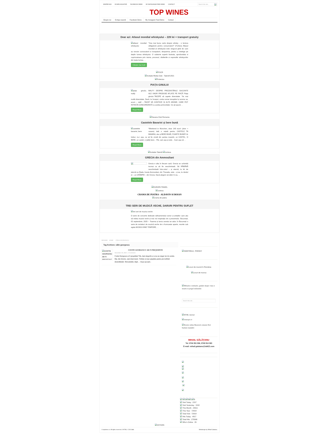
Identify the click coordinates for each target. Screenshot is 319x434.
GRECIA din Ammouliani (159, 157)
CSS (129, 429)
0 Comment (131, 253)
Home (111, 240)
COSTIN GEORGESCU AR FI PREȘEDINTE (145, 250)
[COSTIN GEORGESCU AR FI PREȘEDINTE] (107, 254)
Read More (137, 110)
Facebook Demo (136, 4)
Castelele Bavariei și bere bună (159, 122)
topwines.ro (120, 12)
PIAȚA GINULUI (159, 84)
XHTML (124, 429)
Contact (171, 4)
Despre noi (107, 4)
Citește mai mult (139, 65)
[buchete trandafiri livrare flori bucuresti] (199, 328)
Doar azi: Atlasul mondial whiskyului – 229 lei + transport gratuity (159, 37)
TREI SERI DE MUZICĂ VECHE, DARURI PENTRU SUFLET (159, 205)
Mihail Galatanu (212, 429)
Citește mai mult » (145, 262)
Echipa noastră (121, 4)
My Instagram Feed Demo (155, 4)
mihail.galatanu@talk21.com (202, 346)
